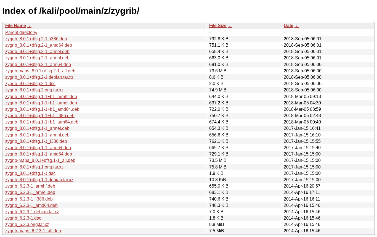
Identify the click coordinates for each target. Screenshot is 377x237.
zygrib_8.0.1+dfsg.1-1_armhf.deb (37, 135)
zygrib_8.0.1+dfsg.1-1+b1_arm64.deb (41, 122)
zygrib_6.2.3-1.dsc (23, 218)
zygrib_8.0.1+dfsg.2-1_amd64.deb (38, 45)
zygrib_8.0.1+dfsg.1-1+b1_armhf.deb (41, 96)
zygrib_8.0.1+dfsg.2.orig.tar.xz (34, 90)
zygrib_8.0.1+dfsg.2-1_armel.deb (37, 51)
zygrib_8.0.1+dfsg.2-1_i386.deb (36, 38)
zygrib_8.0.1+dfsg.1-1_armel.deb (37, 128)
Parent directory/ (21, 32)
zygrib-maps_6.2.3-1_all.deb (33, 230)
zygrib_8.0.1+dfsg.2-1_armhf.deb (37, 58)
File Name (15, 25)
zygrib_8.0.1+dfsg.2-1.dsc (30, 83)
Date (288, 25)
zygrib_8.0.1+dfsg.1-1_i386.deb (36, 141)
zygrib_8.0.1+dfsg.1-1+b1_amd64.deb (42, 109)
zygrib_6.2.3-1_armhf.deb (30, 186)
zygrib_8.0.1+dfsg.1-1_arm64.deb (38, 147)
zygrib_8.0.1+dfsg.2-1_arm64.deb (38, 64)
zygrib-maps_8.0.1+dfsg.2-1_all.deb (40, 71)
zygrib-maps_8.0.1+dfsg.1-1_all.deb (40, 160)
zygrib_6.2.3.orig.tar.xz (27, 224)
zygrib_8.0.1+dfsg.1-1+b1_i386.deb (40, 115)
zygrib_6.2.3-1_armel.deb (30, 192)
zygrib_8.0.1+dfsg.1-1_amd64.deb (38, 154)
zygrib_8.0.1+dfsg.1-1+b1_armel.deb (41, 103)
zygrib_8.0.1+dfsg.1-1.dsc (30, 173)
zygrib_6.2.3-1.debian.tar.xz (32, 211)
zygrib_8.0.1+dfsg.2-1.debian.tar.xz (39, 77)
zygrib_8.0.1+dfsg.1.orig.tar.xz (34, 167)
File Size (218, 25)
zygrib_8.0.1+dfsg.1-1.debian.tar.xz (39, 179)
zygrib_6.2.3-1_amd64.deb (31, 205)
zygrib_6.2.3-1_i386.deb (29, 199)
